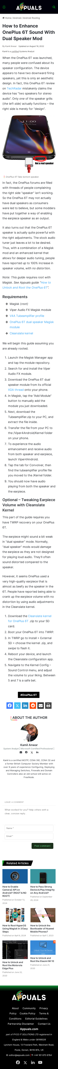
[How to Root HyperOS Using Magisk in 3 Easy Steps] (15, 915)
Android (17, 17)
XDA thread (16, 389)
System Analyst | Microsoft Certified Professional (28, 748)
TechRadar (14, 88)
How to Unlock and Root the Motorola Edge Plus (12, 965)
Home (8, 17)
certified (15, 51)
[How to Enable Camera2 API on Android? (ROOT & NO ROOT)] (15, 876)
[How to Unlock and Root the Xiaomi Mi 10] (43, 947)
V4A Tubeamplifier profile (27, 316)
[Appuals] (29, 6)
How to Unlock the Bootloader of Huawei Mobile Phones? (42, 928)
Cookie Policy (27, 1013)
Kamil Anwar (9, 46)
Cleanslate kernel (21, 333)
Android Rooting (31, 17)
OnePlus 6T (29, 694)
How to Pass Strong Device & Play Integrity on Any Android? (42, 889)
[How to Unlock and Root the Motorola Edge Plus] (15, 949)
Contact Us (44, 1023)
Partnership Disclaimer (21, 1023)
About (15, 1008)
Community (29, 1008)
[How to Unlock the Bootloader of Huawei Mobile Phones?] (43, 915)
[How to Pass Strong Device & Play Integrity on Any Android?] (43, 876)
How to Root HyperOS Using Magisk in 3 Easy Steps (15, 928)
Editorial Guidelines (36, 1018)
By (3, 46)
